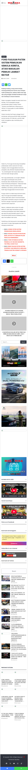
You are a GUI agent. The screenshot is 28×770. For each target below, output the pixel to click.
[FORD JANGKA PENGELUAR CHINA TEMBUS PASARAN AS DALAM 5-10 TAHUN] (7, 674)
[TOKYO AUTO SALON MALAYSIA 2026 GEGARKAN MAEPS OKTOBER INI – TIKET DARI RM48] (5, 655)
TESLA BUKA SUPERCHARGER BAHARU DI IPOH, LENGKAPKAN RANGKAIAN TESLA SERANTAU (18, 637)
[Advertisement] (14, 24)
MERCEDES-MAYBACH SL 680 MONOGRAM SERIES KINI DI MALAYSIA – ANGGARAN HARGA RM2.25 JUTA (14, 288)
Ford (14, 255)
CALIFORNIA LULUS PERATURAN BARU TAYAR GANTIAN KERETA (18, 618)
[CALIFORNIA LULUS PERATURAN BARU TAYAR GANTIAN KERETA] (5, 619)
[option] (14, 284)
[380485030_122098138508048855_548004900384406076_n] (14, 430)
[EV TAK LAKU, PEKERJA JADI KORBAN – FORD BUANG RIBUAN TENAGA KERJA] (7, 708)
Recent (14, 571)
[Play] (3, 496)
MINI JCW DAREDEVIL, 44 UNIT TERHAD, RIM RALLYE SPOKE (18, 594)
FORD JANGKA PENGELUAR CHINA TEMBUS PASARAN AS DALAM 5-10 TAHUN (7, 682)
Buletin (4, 56)
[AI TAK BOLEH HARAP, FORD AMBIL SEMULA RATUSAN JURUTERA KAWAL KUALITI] (21, 674)
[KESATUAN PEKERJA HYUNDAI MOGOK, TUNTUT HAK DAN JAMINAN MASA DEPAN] (5, 578)
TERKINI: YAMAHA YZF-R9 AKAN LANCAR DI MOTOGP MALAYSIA (18, 611)
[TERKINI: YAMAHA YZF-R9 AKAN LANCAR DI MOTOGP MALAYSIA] (5, 611)
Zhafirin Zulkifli (6, 78)
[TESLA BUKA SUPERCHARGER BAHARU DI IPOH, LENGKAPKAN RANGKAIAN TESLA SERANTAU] (5, 636)
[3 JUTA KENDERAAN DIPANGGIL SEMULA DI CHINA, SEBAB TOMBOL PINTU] (5, 626)
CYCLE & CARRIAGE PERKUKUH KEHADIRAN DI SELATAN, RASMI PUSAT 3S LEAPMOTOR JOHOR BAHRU (18, 646)
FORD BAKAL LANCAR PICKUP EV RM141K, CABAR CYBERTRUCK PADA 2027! (7, 699)
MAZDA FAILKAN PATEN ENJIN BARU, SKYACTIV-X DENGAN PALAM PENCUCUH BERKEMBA (14, 235)
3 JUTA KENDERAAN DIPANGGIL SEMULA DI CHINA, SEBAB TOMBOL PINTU (17, 627)
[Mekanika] (14, 3)
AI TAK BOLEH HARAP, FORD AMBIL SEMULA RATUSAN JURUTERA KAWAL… (20, 682)
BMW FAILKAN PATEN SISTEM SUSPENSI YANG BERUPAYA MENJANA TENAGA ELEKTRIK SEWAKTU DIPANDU (15, 248)
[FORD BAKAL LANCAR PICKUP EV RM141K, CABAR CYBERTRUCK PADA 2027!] (7, 691)
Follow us (14, 543)
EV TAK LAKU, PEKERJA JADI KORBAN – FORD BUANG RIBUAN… (7, 715)
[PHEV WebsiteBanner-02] (14, 402)
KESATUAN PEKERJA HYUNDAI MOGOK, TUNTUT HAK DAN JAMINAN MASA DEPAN (18, 578)
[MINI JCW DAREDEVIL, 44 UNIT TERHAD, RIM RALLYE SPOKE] (5, 595)
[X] (8, 261)
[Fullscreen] (24, 496)
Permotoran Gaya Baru (14, 759)
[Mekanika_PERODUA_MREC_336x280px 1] (14, 426)
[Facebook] (4, 261)
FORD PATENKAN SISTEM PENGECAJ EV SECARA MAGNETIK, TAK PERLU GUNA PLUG (14, 242)
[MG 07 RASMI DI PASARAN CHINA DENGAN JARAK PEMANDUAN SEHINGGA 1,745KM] (5, 602)
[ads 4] (14, 475)
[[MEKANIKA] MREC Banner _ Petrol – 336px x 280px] (14, 366)
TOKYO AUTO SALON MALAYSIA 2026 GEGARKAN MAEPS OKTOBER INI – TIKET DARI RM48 (18, 656)
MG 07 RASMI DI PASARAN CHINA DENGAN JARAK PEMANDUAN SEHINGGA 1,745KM (18, 603)
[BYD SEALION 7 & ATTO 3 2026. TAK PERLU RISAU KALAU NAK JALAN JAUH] (5, 587)
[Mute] (22, 496)
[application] (14, 490)
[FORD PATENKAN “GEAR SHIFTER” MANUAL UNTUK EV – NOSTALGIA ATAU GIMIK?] (21, 708)
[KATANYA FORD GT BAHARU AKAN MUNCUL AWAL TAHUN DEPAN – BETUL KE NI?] (21, 691)
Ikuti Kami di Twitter (7, 561)
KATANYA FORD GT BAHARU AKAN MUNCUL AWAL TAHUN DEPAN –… (20, 699)
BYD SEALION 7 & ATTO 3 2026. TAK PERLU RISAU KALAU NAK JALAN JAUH (17, 587)
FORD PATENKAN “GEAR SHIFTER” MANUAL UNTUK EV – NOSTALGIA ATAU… (20, 716)
